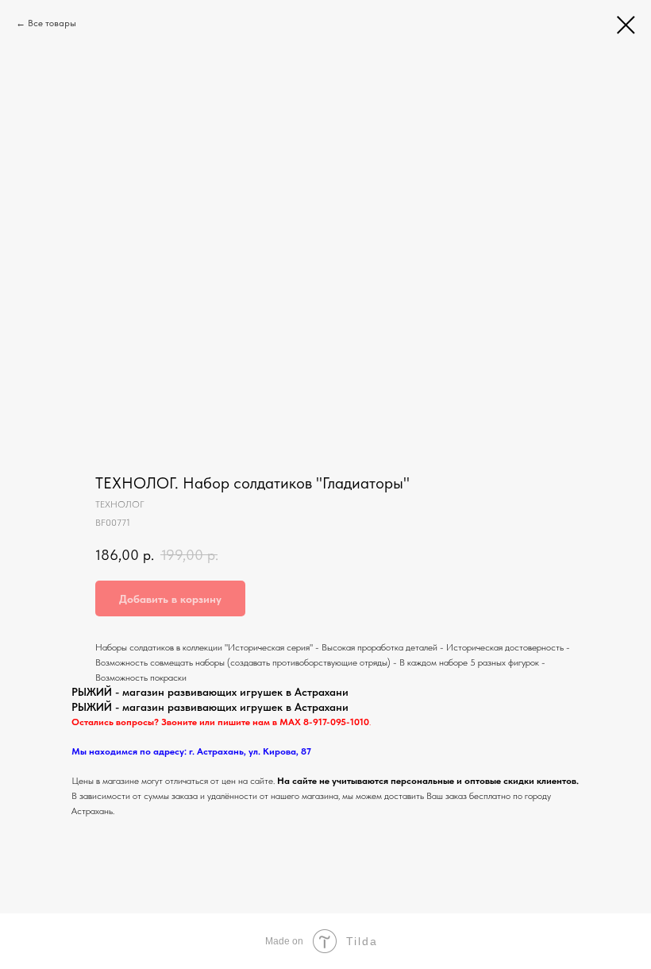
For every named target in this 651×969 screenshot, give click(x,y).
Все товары (52, 23)
